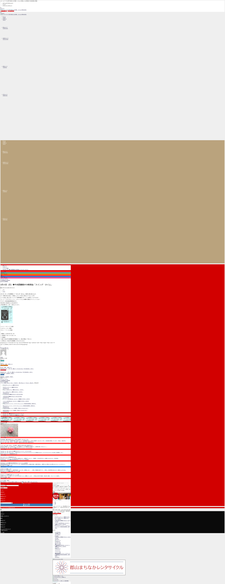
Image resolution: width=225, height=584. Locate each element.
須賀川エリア (3, 496)
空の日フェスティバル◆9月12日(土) (62, 516)
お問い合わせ (11, 11)
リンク (4, 4)
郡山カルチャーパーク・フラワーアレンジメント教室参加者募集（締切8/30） (62, 527)
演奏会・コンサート (4, 516)
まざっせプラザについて (8, 3)
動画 (1, 518)
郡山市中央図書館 (4, 281)
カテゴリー (55, 484)
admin (4, 291)
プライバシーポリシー (7, 5)
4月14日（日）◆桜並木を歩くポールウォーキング (13, 413)
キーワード (55, 483)
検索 (54, 491)
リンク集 (2, 532)
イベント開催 (3, 271)
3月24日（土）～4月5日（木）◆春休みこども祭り (13, 415)
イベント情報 (4, 11)
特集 (1, 275)
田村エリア (2, 498)
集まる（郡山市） (4, 277)
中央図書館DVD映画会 (5, 280)
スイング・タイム (4, 279)
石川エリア (2, 500)
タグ (53, 486)
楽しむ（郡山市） (4, 274)
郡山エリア (2, 276)
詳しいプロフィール (57, 513)
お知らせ (2, 272)
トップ (1, 489)
